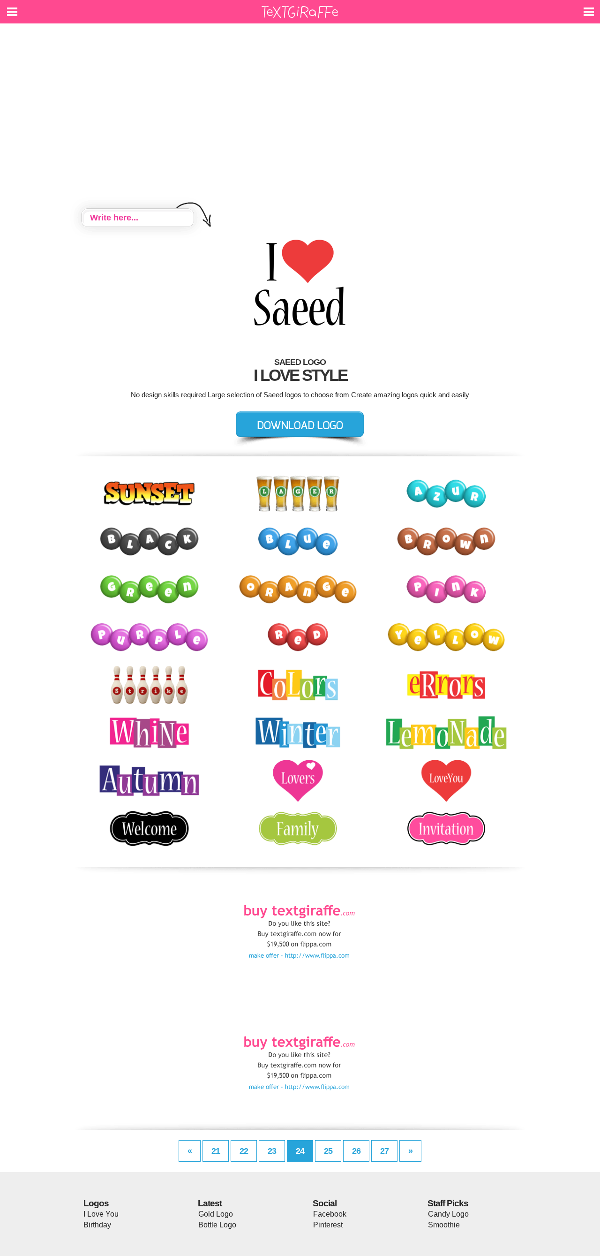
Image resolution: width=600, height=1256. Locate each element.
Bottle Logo (217, 1225)
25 (328, 1151)
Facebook (329, 1214)
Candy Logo (448, 1214)
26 (356, 1151)
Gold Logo (215, 1214)
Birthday (97, 1225)
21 (215, 1151)
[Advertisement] (300, 117)
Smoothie (444, 1225)
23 (272, 1151)
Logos (96, 1203)
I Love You (101, 1214)
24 (300, 1151)
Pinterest (328, 1225)
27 (384, 1151)
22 (244, 1151)
